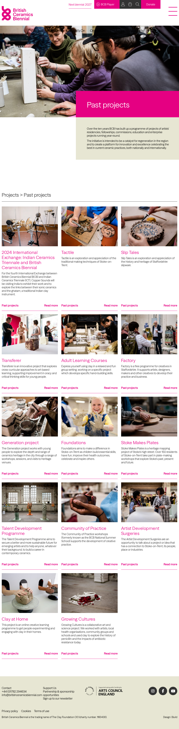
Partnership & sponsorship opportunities (58, 693)
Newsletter (56, 30)
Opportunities (100, 30)
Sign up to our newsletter (58, 698)
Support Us (49, 688)
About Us (136, 30)
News (120, 30)
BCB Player (107, 4)
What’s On (77, 30)
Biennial (37, 30)
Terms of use (41, 711)
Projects (154, 30)
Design (166, 717)
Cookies (26, 711)
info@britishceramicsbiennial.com (22, 695)
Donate (150, 4)
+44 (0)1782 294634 (14, 691)
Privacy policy (10, 711)
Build (174, 717)
